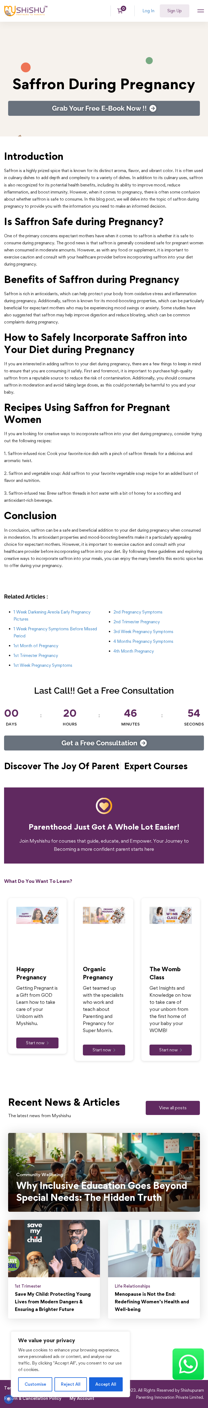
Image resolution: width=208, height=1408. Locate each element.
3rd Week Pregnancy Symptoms (143, 631)
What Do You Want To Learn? (38, 896)
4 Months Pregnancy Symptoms (143, 641)
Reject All (70, 1384)
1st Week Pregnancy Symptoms (43, 665)
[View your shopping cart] (122, 11)
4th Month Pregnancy (133, 651)
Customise (35, 1384)
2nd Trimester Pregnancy (136, 621)
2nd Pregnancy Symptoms (137, 612)
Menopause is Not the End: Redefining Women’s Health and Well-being (152, 1316)
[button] (173, 1123)
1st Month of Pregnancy (36, 645)
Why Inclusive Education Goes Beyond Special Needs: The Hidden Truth (101, 1207)
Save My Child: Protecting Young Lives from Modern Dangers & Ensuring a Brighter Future (53, 1316)
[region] (70, 1364)
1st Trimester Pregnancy (36, 655)
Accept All (105, 1384)
